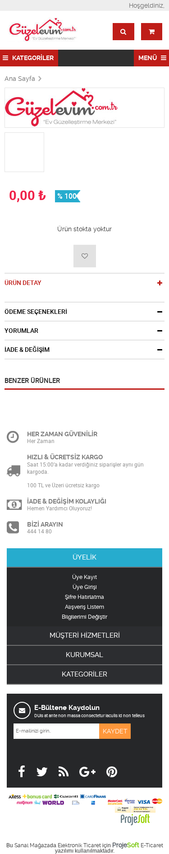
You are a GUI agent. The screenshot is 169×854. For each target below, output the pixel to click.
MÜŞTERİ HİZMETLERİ (85, 635)
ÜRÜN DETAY (23, 282)
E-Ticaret (152, 845)
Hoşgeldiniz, (146, 5)
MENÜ (148, 57)
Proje (125, 845)
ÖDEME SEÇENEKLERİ (36, 311)
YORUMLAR (21, 330)
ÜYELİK (84, 557)
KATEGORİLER (32, 57)
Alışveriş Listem (84, 607)
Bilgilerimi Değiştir (84, 617)
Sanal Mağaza (32, 845)
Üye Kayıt (84, 577)
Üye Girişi (85, 587)
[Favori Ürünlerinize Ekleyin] (84, 256)
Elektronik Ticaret (79, 845)
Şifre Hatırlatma (84, 597)
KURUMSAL (84, 655)
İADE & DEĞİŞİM (27, 349)
